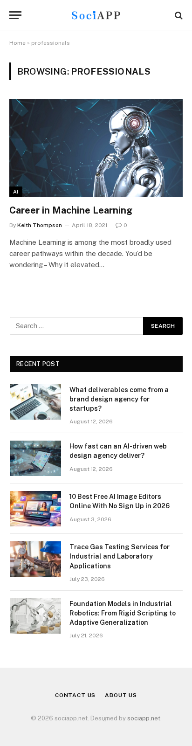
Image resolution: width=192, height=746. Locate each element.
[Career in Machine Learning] (96, 147)
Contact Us (75, 695)
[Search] (178, 15)
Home (17, 43)
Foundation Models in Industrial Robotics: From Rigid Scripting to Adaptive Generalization (122, 613)
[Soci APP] (96, 15)
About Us (121, 695)
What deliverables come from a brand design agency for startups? (119, 399)
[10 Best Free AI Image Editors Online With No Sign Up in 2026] (35, 508)
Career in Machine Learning (70, 210)
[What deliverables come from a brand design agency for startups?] (35, 402)
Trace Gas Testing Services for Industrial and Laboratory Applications (119, 556)
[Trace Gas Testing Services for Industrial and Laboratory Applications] (35, 559)
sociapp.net (143, 718)
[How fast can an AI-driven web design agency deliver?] (35, 458)
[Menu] (15, 15)
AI (16, 191)
